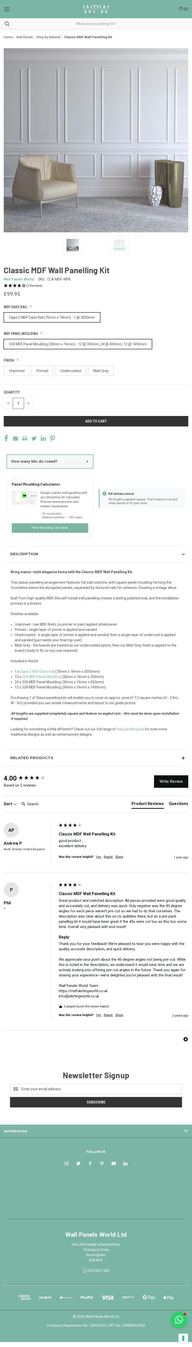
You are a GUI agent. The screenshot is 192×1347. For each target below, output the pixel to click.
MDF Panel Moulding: (21, 334)
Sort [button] (8, 804)
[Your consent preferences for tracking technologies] (183, 1338)
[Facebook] (6, 438)
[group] (30, 778)
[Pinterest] (52, 438)
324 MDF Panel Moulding (41, 677)
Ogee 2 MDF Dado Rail (37, 672)
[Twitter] (34, 438)
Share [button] (119, 857)
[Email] (15, 438)
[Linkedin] (43, 438)
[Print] (24, 438)
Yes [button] (98, 857)
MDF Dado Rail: (16, 307)
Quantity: (12, 392)
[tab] (148, 804)
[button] (96, 286)
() (185, 9)
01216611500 (99, 1270)
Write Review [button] (171, 781)
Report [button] (108, 857)
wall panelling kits (130, 729)
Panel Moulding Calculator (50, 528)
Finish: (10, 360)
